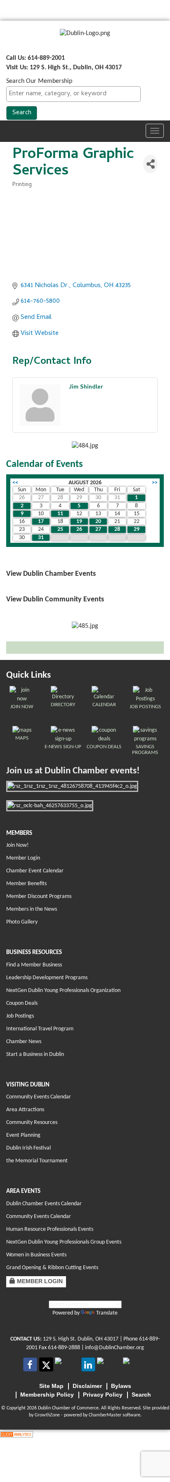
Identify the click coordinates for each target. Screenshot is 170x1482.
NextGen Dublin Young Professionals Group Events (63, 1242)
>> (155, 483)
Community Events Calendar (38, 1097)
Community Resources (31, 1122)
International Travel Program (39, 1029)
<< (15, 483)
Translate (107, 1313)
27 (98, 529)
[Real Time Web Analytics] (16, 1434)
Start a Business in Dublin (35, 1054)
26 (79, 529)
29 (136, 529)
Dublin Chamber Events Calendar (44, 1204)
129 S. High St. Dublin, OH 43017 (80, 1339)
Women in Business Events (36, 1255)
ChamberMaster (105, 1415)
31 (41, 538)
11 (60, 514)
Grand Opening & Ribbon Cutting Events (52, 1268)
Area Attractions (25, 1110)
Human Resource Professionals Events (49, 1229)
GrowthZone (47, 1415)
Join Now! (17, 845)
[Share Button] (150, 164)
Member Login (23, 858)
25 (60, 529)
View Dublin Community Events (55, 599)
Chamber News (23, 1042)
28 (117, 529)
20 (98, 521)
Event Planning (23, 1135)
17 (41, 521)
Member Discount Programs (38, 896)
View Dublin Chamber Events (51, 574)
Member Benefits (26, 884)
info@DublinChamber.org (114, 1348)
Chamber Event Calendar (35, 871)
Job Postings (20, 1016)
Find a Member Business (34, 965)
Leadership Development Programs (46, 978)
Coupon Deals (22, 1003)
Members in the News (31, 909)
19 (79, 521)
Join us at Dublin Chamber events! (72, 771)
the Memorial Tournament (37, 1161)
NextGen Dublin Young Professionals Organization (63, 990)
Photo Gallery (22, 922)
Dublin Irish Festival (28, 1148)
